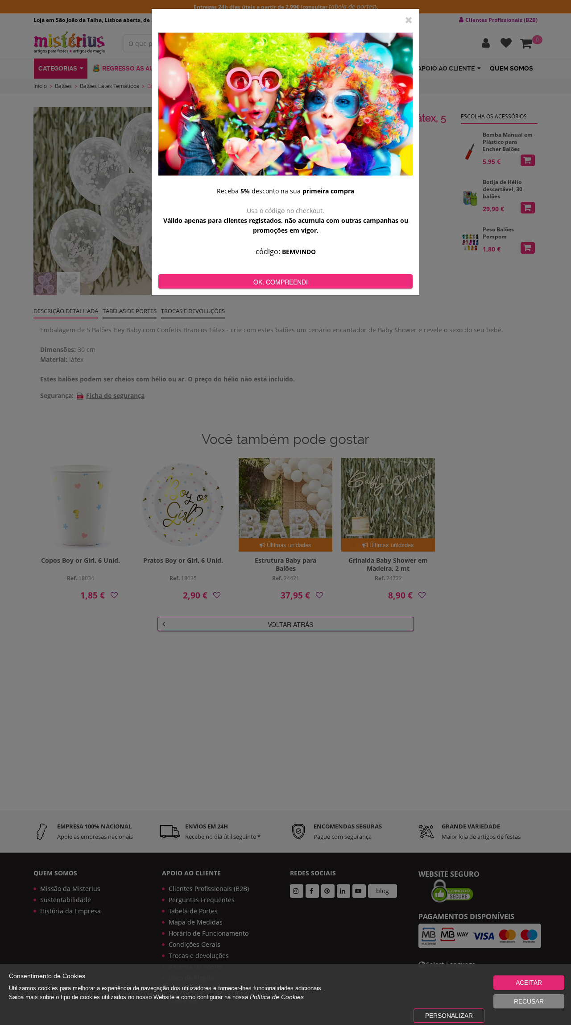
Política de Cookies (277, 996)
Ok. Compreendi (280, 281)
